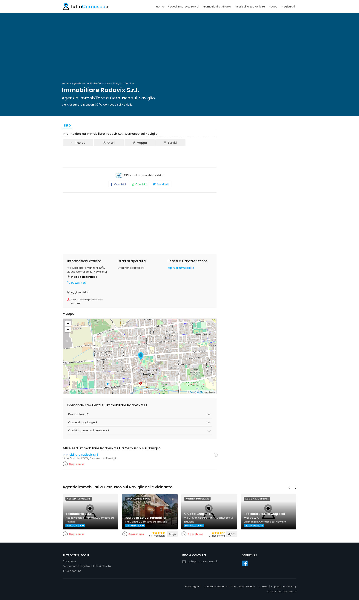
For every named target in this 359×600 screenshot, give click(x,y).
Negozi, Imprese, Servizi (183, 6)
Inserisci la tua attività (250, 6)
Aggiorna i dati (80, 292)
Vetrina (129, 83)
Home (160, 6)
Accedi (273, 6)
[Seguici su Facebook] (245, 563)
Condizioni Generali (216, 586)
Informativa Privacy (243, 586)
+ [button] (68, 323)
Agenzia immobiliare (181, 268)
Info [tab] (67, 125)
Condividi (120, 184)
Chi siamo (69, 561)
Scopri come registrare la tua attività (87, 566)
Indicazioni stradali (84, 277)
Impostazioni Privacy (283, 586)
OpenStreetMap (197, 391)
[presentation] (289, 488)
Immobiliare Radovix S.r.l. (80, 455)
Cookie (263, 586)
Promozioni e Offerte (217, 6)
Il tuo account (72, 571)
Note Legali (192, 586)
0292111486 (78, 283)
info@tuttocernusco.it (203, 561)
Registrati (288, 6)
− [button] (68, 329)
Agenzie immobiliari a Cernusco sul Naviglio (97, 83)
